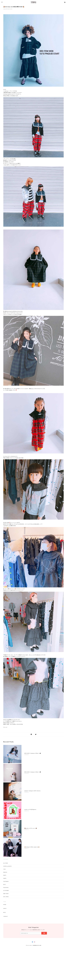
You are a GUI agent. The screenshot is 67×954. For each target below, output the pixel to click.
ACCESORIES (6, 890)
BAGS (4, 884)
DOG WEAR (6, 896)
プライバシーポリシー (29, 945)
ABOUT (4, 908)
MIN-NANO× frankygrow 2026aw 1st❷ (32, 753)
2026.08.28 (26, 754)
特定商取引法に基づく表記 (37, 945)
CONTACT (5, 916)
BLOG (4, 912)
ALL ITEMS (5, 863)
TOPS (4, 869)
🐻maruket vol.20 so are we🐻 (30, 828)
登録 (44, 933)
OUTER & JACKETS (7, 866)
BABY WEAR (5, 893)
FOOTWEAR (6, 881)
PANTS (4, 875)
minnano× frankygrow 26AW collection (32, 790)
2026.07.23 (26, 829)
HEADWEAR (5, 887)
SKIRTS (4, 878)
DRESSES (5, 872)
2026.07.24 (26, 810)
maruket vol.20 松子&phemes (30, 809)
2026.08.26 (26, 773)
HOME (4, 904)
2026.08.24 (26, 792)
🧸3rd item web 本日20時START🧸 (13, 6)
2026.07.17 (26, 848)
